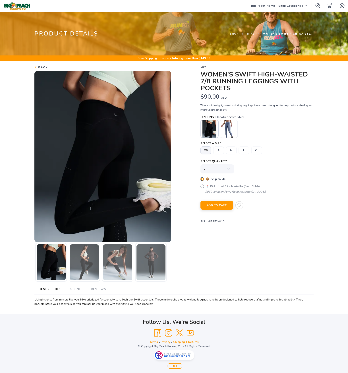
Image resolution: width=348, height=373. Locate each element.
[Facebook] (157, 333)
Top (175, 366)
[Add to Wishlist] (239, 205)
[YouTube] (190, 333)
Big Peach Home (263, 6)
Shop (234, 34)
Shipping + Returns (186, 342)
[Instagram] (168, 333)
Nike (250, 34)
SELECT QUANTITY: (213, 161)
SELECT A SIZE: (211, 143)
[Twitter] (179, 333)
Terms (154, 342)
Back (42, 67)
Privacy (165, 342)
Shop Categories (290, 6)
